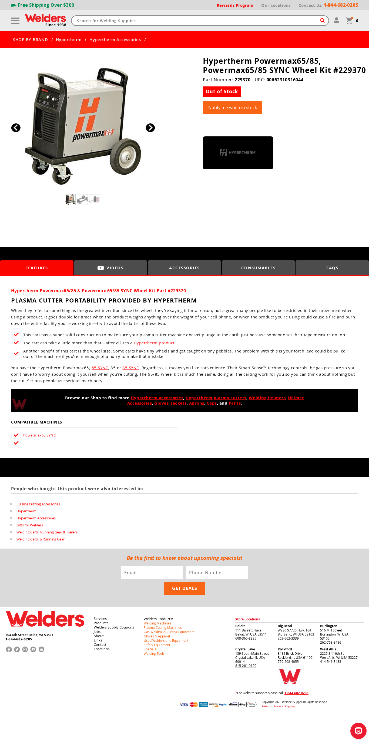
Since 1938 (55, 25)
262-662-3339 (288, 638)
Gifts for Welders (29, 525)
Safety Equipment (157, 645)
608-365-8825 (245, 638)
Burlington (328, 626)
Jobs (97, 631)
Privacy (279, 706)
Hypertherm (69, 39)
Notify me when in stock (232, 107)
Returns (267, 706)
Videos (114, 268)
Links (98, 640)
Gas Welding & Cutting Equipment (169, 632)
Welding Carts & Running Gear (40, 539)
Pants (235, 403)
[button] (150, 128)
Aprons (196, 403)
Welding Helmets (267, 398)
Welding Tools (154, 653)
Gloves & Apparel (157, 636)
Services (100, 618)
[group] (83, 126)
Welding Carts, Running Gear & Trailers (47, 532)
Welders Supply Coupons (114, 627)
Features (36, 268)
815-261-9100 (245, 665)
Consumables (258, 268)
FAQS (332, 268)
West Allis (328, 649)
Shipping (289, 706)
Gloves (161, 403)
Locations (101, 648)
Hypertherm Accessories (115, 39)
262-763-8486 (330, 642)
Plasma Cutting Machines (163, 627)
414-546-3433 (330, 661)
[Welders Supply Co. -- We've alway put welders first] (45, 631)
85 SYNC (130, 367)
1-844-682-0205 (18, 639)
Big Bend (285, 626)
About (99, 635)
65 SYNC (100, 367)
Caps (212, 403)
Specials (150, 649)
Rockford (285, 649)
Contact (100, 644)
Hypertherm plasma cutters (216, 398)
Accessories (184, 268)
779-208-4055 (288, 661)
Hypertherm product (154, 342)
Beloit (240, 626)
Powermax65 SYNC (39, 435)
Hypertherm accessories (157, 398)
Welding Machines (157, 623)
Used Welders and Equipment (166, 640)
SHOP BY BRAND (30, 39)
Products (101, 622)
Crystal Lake (245, 649)
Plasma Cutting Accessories (38, 504)
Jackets (179, 403)
